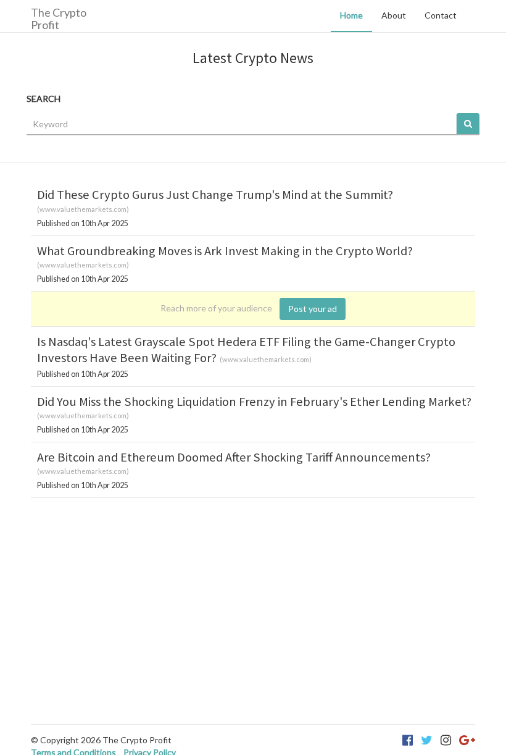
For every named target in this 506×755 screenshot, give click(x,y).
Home (351, 15)
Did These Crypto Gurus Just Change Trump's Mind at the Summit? (215, 195)
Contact (441, 15)
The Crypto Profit (58, 18)
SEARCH (43, 98)
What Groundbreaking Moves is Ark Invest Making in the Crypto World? (225, 251)
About (393, 15)
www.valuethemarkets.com (82, 209)
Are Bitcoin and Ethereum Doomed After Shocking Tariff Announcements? (234, 457)
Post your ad (312, 308)
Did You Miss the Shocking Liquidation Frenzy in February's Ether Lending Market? (254, 402)
